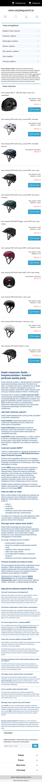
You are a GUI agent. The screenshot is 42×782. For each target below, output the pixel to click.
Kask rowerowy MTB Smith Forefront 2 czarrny (15, 346)
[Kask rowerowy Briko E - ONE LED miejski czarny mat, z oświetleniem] (9, 104)
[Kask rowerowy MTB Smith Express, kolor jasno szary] (9, 331)
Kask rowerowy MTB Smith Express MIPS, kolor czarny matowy (20, 272)
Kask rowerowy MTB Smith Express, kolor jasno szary (17, 321)
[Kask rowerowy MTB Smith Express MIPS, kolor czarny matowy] (9, 282)
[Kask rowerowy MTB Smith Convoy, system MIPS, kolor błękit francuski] (9, 155)
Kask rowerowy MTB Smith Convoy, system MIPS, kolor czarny (20, 170)
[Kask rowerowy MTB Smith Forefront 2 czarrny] (9, 356)
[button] (5, 17)
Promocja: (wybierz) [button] (9, 61)
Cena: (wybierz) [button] (8, 56)
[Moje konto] (26, 17)
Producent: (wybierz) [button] (9, 36)
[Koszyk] (37, 17)
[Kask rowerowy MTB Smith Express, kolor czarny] (9, 307)
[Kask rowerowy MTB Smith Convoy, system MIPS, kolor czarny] (9, 180)
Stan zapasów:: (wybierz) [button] (11, 51)
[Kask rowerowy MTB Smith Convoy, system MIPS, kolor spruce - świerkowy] (9, 207)
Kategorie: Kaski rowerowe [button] (11, 31)
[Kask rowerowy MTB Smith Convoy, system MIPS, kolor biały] (9, 129)
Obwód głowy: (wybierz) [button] (10, 41)
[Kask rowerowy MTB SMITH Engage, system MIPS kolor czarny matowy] (9, 233)
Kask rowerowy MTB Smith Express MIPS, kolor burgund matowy (20, 248)
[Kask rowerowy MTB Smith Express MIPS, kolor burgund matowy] (9, 258)
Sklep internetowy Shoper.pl (21, 780)
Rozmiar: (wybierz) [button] (9, 46)
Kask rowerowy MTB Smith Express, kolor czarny (16, 297)
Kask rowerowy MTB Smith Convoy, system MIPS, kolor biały (19, 119)
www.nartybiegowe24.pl (21, 10)
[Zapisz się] (35, 746)
